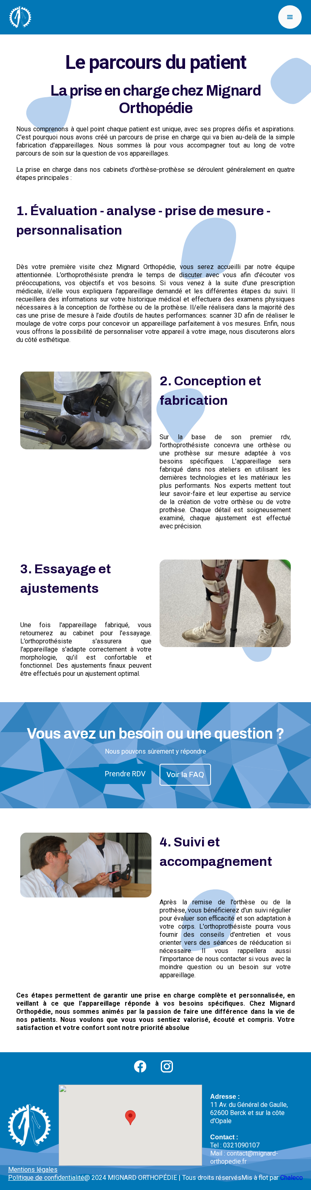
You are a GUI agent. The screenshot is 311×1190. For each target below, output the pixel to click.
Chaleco (291, 1177)
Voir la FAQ (185, 775)
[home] (20, 17)
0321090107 (241, 1145)
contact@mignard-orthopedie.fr (244, 1157)
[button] (290, 17)
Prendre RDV (125, 773)
